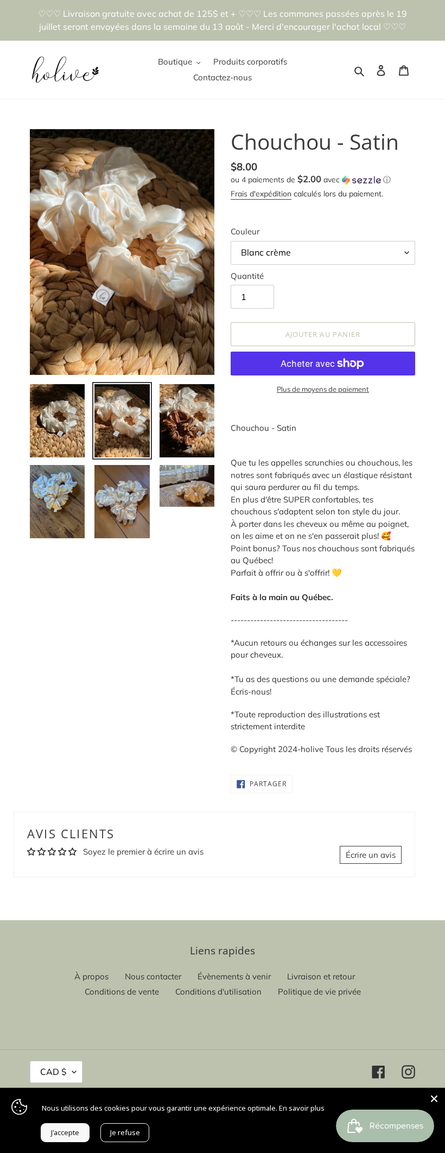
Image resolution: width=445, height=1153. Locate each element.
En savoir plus (302, 1108)
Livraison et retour (321, 976)
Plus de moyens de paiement (323, 389)
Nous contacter (153, 976)
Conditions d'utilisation (218, 991)
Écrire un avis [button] (371, 855)
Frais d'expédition (261, 194)
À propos (91, 976)
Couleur (245, 231)
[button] (311, 179)
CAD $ (53, 1071)
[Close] (434, 1098)
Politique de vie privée (319, 991)
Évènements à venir (234, 976)
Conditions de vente (122, 991)
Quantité (247, 276)
